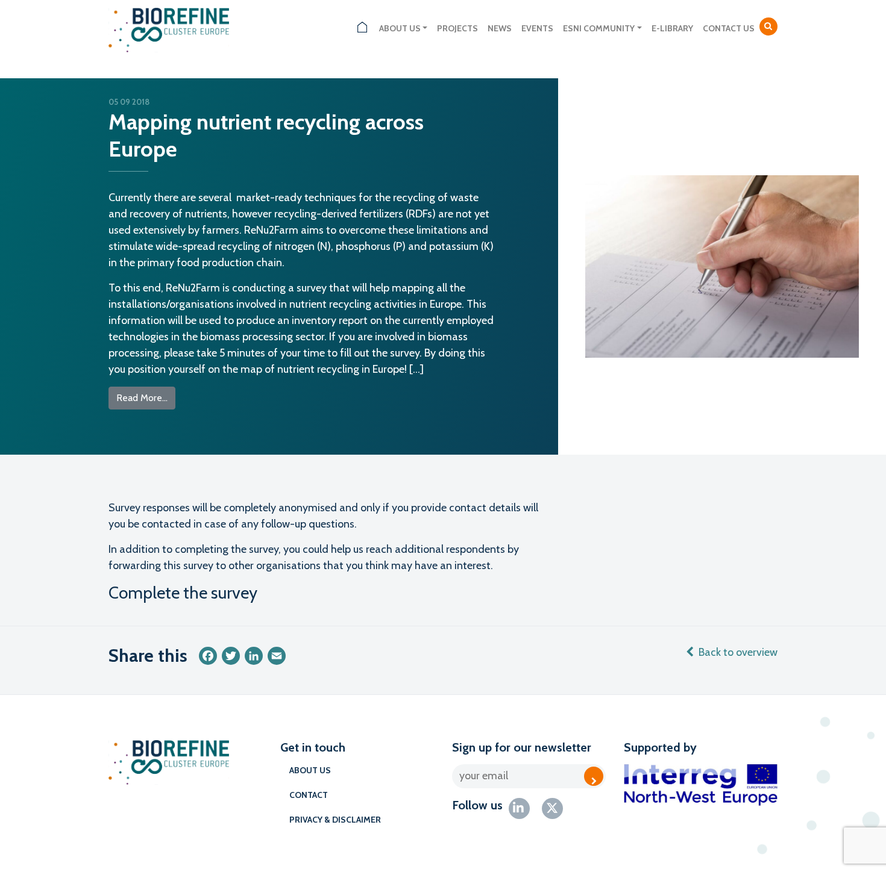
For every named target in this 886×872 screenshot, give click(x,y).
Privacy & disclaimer (335, 819)
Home (362, 28)
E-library (672, 28)
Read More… (145, 397)
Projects (457, 28)
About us (400, 28)
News (500, 28)
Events (537, 28)
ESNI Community (599, 28)
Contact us (729, 28)
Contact (308, 794)
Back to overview (738, 652)
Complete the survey (182, 592)
